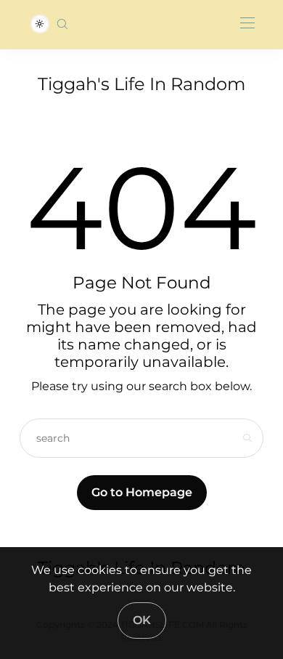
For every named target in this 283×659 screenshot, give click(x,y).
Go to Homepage (141, 492)
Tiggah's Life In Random (141, 83)
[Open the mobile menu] (247, 23)
